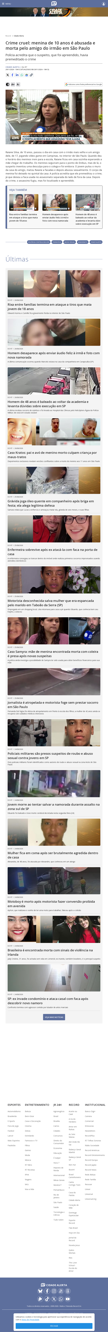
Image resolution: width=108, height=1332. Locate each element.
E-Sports (11, 1121)
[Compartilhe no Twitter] (7, 75)
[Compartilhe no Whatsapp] (21, 75)
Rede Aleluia (90, 1174)
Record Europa (91, 1160)
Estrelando (29, 1135)
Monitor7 (57, 1185)
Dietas (27, 1131)
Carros (56, 1126)
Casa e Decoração (33, 1121)
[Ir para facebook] (47, 1291)
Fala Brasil (73, 1228)
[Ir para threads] (68, 1291)
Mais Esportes (14, 1140)
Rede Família (90, 1179)
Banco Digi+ (90, 1111)
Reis (70, 1258)
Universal (89, 1194)
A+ (13, 84)
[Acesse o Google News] (26, 75)
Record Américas (92, 1150)
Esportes (14, 1105)
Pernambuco (58, 1190)
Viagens (28, 1179)
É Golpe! (56, 1158)
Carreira (88, 1116)
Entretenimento (37, 1105)
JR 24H (57, 1105)
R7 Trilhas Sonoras (93, 1140)
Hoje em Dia (74, 1233)
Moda (27, 1155)
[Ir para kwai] (61, 1291)
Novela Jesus (74, 1245)
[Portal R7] (54, 3)
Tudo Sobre (58, 1219)
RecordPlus (90, 1135)
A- (18, 84)
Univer (87, 1189)
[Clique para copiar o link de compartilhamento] (31, 75)
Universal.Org (90, 1199)
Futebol (11, 1131)
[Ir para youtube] (68, 1299)
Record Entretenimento (95, 1155)
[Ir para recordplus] (40, 1299)
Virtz (27, 1184)
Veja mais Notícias (54, 1017)
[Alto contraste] (8, 84)
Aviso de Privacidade (30, 1319)
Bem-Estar (29, 1116)
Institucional (95, 1105)
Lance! (10, 1135)
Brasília (56, 1121)
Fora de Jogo (13, 1126)
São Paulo (57, 1202)
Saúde (56, 1207)
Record (8, 36)
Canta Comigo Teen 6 (74, 1185)
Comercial (89, 1121)
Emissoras (89, 1126)
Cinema (28, 1126)
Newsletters (90, 1131)
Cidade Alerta (19, 36)
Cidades (56, 1131)
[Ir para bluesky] (40, 1291)
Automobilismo (14, 1111)
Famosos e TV (31, 1140)
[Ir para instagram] (54, 1291)
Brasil (55, 1116)
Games (28, 1150)
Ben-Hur (72, 1165)
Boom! (72, 1169)
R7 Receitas (30, 1170)
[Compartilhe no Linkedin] (17, 75)
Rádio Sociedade (92, 1145)
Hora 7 (56, 1163)
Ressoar (88, 1184)
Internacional (59, 1175)
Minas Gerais (59, 1180)
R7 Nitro (28, 1165)
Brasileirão (12, 1116)
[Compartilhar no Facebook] (12, 75)
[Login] (103, 3)
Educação (57, 1153)
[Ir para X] (54, 1299)
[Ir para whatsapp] (61, 1299)
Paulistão (12, 1145)
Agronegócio (58, 1111)
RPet (27, 1174)
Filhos (27, 1145)
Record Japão (90, 1165)
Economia (57, 1148)
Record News (90, 1170)
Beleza (28, 1111)
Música (28, 1160)
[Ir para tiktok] (47, 1299)
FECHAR (54, 1326)
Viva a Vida (29, 1189)
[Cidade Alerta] (54, 12)
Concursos (58, 1135)
